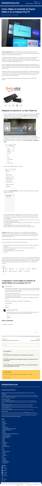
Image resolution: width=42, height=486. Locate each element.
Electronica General (5, 437)
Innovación (4, 444)
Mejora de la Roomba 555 (35, 340)
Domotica (4, 432)
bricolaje (3, 426)
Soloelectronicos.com (10, 2)
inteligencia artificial (6, 446)
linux (3, 448)
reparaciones (4, 460)
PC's (3, 456)
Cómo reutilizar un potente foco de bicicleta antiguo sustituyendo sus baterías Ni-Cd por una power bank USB (20, 360)
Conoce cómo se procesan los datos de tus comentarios (29, 336)
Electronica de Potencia (6, 434)
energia (3, 438)
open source (4, 455)
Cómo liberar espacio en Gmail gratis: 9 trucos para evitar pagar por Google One (18, 355)
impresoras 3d (4, 442)
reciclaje (3, 458)
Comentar (36, 332)
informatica (4, 443)
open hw (3, 453)
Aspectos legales (29, 3)
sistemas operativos (5, 461)
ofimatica (4, 452)
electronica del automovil (6, 436)
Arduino (3, 422)
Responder (7, 307)
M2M (3, 450)
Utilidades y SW (5, 462)
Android (3, 420)
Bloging (3, 424)
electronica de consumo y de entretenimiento (10, 433)
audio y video (4, 423)
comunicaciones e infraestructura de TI (9, 428)
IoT (3, 447)
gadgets (3, 441)
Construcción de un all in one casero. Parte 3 (10, 340)
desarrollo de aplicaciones (6, 429)
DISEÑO (3, 431)
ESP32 (3, 439)
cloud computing (5, 427)
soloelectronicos (9, 309)
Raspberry (4, 457)
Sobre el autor (37, 3)
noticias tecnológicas (6, 451)
